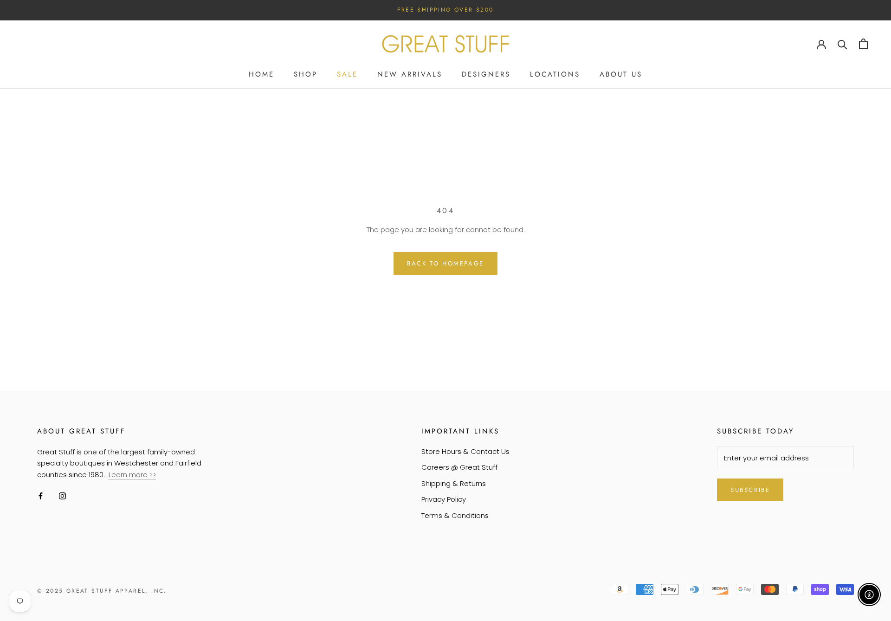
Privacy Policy (443, 499)
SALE (347, 74)
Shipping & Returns (453, 483)
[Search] (842, 44)
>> (152, 474)
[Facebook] (40, 496)
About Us (621, 74)
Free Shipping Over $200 (445, 10)
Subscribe (750, 489)
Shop (305, 74)
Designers (486, 74)
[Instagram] (62, 496)
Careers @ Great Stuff (459, 467)
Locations (555, 74)
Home (261, 74)
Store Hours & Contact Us (465, 451)
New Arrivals (409, 74)
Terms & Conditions (455, 515)
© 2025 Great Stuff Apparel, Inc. (102, 591)
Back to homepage (445, 263)
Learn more (129, 474)
